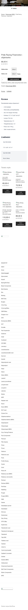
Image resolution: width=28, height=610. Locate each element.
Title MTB (3, 537)
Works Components (6, 572)
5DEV (2, 267)
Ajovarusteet (4, 276)
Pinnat (2, 448)
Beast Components (6, 286)
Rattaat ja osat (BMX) (6, 474)
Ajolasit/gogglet (5, 273)
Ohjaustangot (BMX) (10, 14)
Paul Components (5, 435)
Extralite (3, 327)
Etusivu (3, 14)
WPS (2, 575)
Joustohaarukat (5, 349)
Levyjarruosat (4, 384)
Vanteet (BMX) (5, 559)
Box (2, 292)
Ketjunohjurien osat (6, 362)
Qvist (2, 467)
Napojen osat (4, 400)
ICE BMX (3, 343)
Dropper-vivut (4, 314)
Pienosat (3, 438)
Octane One (4, 413)
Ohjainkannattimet (5, 416)
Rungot (3, 493)
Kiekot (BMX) (4, 375)
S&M (2, 499)
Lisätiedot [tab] (9, 91)
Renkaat (3, 480)
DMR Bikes (4, 311)
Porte (2, 458)
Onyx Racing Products (7, 432)
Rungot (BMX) (5, 496)
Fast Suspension (5, 330)
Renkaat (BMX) (5, 483)
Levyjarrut (3, 388)
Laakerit (3, 378)
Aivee (2, 270)
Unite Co (3, 547)
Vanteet (3, 556)
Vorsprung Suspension (7, 566)
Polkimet (3, 451)
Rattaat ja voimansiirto (7, 477)
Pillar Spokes (4, 442)
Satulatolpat (4, 508)
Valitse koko (4, 69)
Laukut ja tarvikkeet (6, 381)
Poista (18, 74)
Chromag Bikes (5, 308)
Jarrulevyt (3, 346)
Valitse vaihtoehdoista (7, 225)
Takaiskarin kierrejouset (7, 531)
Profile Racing (4, 461)
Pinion (2, 445)
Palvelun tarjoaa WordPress (8, 606)
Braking (3, 295)
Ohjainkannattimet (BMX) (7, 419)
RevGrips (3, 486)
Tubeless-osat (4, 540)
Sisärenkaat (4, 515)
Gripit (2, 337)
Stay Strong (4, 518)
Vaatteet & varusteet (6, 553)
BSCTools (3, 298)
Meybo (3, 394)
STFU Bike (4, 521)
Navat (2, 403)
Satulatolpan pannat (6, 505)
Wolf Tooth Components (7, 569)
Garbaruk (3, 333)
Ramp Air (3, 470)
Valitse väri (4, 74)
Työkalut (3, 544)
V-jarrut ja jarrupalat (6, 550)
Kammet (3, 356)
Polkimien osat (5, 454)
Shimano (3, 512)
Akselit (3, 279)
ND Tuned (3, 410)
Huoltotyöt (3, 340)
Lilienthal (3, 391)
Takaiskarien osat (5, 528)
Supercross (4, 524)
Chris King (4, 305)
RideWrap (3, 489)
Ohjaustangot (4, 426)
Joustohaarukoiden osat (7, 353)
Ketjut (2, 368)
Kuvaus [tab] (3, 91)
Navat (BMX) (4, 407)
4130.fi (5, 2)
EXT (2, 324)
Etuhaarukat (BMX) (6, 321)
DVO (2, 317)
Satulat (3, 502)
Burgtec (3, 302)
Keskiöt (3, 359)
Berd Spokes (4, 289)
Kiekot (2, 372)
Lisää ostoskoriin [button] (7, 191)
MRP (2, 397)
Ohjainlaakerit (4, 423)
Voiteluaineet (4, 563)
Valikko (15, 8)
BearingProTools (5, 282)
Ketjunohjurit (4, 365)
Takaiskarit (4, 534)
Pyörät (3, 464)
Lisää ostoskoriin (14, 79)
